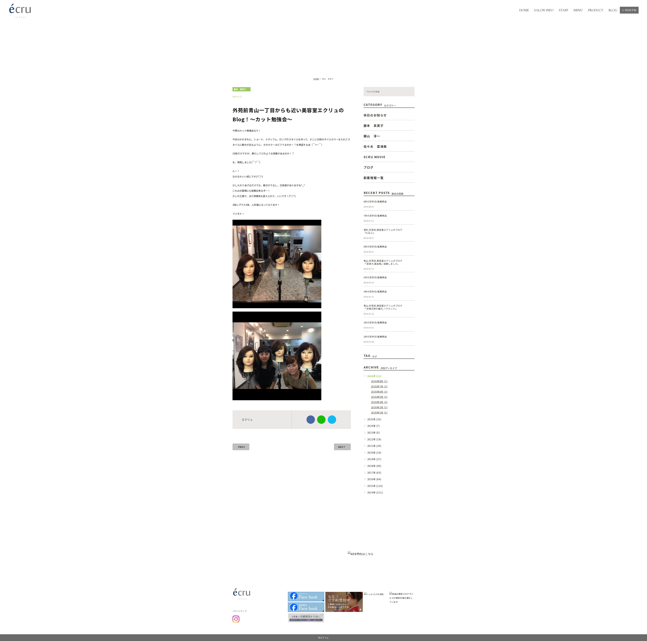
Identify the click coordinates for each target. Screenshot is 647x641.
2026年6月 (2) (379, 391)
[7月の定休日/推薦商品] (410, 218)
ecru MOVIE (375, 156)
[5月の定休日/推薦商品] (410, 280)
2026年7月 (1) (379, 386)
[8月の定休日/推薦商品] (410, 204)
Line (321, 419)
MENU (578, 10)
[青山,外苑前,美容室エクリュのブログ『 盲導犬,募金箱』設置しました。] (410, 263)
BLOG (613, 10)
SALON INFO (543, 10)
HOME (524, 10)
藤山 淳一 (372, 136)
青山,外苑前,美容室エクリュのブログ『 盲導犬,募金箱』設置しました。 (383, 262)
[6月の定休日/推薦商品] (410, 249)
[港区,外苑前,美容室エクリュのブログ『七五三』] (410, 232)
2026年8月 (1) (379, 381)
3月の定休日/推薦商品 (375, 322)
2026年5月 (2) (379, 397)
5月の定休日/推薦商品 (375, 277)
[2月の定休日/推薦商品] (410, 339)
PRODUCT (595, 10)
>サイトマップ (240, 611)
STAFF (563, 10)
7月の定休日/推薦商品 (375, 215)
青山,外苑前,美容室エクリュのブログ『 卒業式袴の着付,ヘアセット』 (383, 307)
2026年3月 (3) (379, 402)
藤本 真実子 (240, 89)
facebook (310, 419)
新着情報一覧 (374, 177)
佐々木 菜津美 (375, 146)
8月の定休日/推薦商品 (375, 201)
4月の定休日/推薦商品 (375, 291)
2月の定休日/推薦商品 (375, 336)
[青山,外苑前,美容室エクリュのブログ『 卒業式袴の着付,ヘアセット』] (410, 308)
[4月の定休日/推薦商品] (410, 294)
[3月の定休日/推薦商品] (410, 325)
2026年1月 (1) (379, 412)
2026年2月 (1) (379, 407)
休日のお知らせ (375, 115)
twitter (332, 419)
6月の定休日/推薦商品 (375, 246)
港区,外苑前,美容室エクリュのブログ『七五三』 (383, 231)
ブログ (369, 167)
